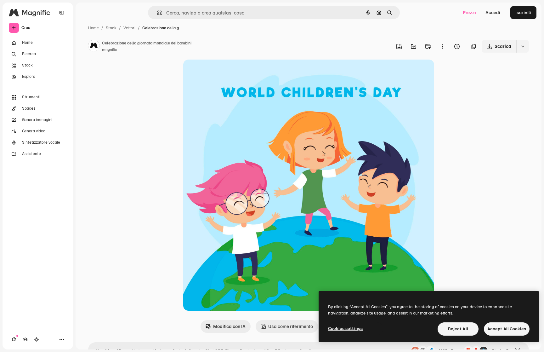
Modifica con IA (229, 326)
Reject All (458, 329)
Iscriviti (523, 12)
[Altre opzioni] (442, 46)
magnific (109, 49)
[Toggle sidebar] (62, 13)
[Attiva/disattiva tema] (36, 339)
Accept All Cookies (506, 329)
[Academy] (25, 339)
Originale (225, 72)
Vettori (129, 28)
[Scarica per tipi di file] (522, 46)
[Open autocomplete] (157, 12)
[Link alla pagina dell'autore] (93, 46)
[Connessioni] (14, 339)
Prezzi (469, 12)
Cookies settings (345, 328)
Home (93, 28)
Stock (111, 28)
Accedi (492, 12)
